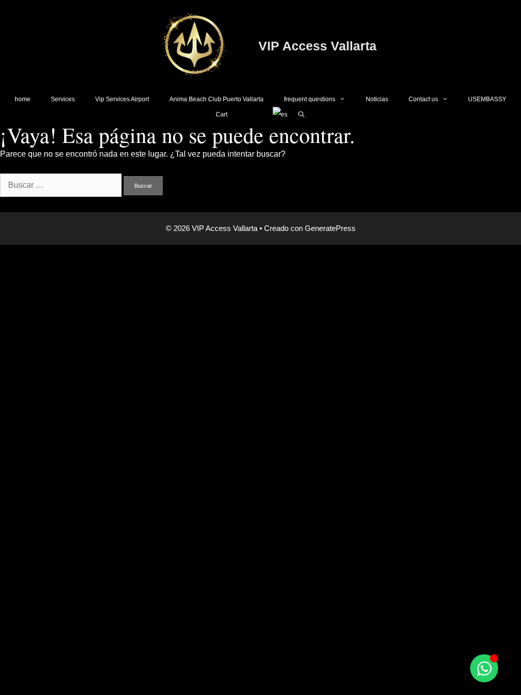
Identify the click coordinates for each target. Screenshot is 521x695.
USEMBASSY (487, 99)
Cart (221, 114)
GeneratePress (330, 228)
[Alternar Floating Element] (484, 668)
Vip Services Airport (122, 99)
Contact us (423, 99)
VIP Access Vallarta (317, 46)
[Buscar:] (62, 185)
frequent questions (309, 99)
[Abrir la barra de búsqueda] (301, 114)
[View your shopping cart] (250, 114)
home (23, 99)
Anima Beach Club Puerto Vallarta (216, 99)
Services (63, 99)
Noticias (377, 99)
